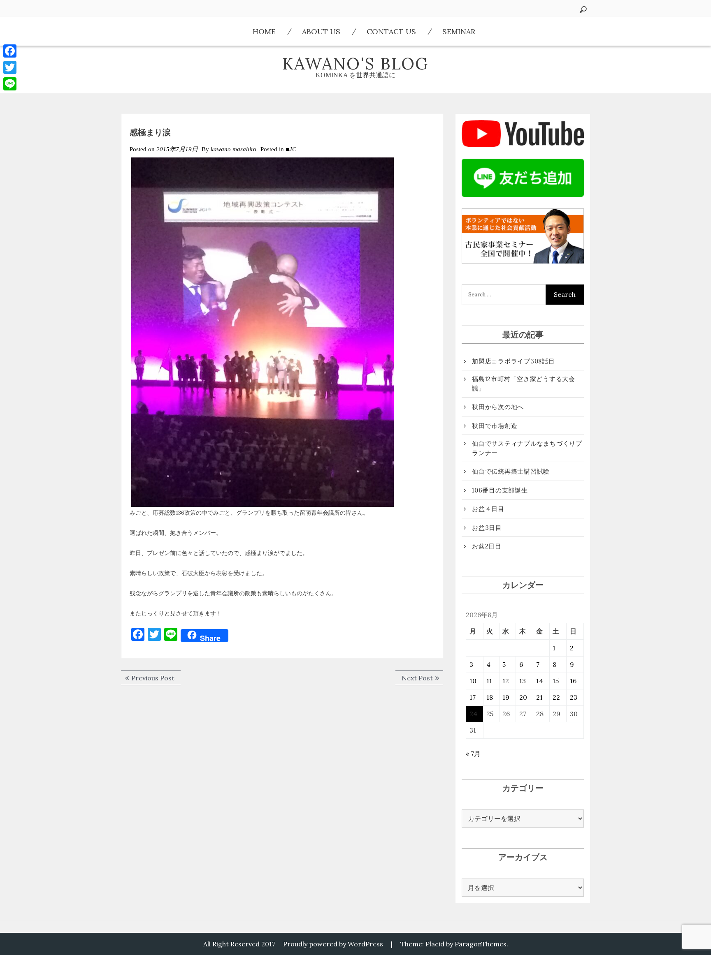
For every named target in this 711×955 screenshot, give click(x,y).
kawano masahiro (233, 149)
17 (472, 697)
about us (321, 31)
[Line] (10, 84)
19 (505, 697)
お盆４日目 (488, 509)
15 (556, 681)
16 (573, 681)
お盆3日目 (487, 528)
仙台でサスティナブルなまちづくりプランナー (527, 448)
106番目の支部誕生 (500, 490)
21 (539, 697)
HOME (264, 31)
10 (472, 681)
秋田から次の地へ (498, 407)
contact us (391, 31)
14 (539, 681)
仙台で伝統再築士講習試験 (511, 471)
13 (522, 681)
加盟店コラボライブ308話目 (513, 361)
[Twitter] (10, 67)
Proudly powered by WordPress (333, 944)
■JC (291, 149)
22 (556, 697)
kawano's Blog (355, 63)
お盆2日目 (487, 546)
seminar (458, 31)
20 (523, 697)
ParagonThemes (481, 944)
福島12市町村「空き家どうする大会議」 (523, 383)
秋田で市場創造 (494, 426)
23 (573, 697)
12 (505, 681)
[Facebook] (10, 51)
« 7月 (473, 753)
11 (489, 681)
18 (489, 697)
